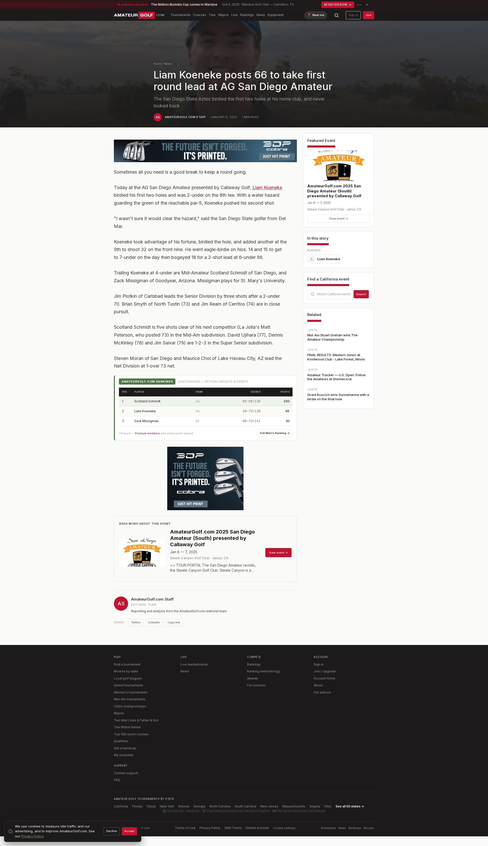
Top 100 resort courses (131, 734)
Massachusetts (293, 806)
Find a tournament (127, 664)
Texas (151, 806)
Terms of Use (185, 828)
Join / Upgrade (325, 671)
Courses (199, 15)
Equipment (276, 15)
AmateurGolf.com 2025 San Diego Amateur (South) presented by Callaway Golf (334, 191)
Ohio (327, 806)
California (121, 806)
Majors (223, 15)
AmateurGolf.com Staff (185, 117)
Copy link (173, 622)
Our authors (322, 692)
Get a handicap (125, 748)
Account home (324, 678)
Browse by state (126, 671)
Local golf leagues (128, 678)
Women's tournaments (130, 692)
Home (158, 63)
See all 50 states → (350, 806)
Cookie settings (284, 828)
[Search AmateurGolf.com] (336, 15)
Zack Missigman (146, 421)
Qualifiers (121, 741)
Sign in (353, 15)
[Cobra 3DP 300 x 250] (205, 478)
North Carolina (220, 806)
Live (234, 15)
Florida (137, 806)
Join (368, 15)
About (318, 685)
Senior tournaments (128, 685)
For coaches (256, 685)
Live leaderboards (194, 664)
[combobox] (338, 294)
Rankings (247, 15)
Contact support (126, 773)
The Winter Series (127, 727)
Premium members (147, 433)
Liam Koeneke (267, 187)
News (260, 15)
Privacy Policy (210, 828)
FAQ (117, 780)
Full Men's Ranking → (275, 433)
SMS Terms (233, 828)
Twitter (136, 622)
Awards (252, 678)
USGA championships (130, 706)
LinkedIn (154, 622)
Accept (129, 831)
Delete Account (257, 828)
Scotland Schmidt (147, 401)
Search (361, 294)
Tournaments (181, 15)
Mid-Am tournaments (129, 699)
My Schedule (123, 755)
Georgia (199, 806)
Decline (111, 831)
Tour (212, 15)
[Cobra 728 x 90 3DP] (205, 151)
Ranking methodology (263, 671)
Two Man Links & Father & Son (136, 720)
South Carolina (245, 806)
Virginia (314, 806)
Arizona (183, 806)
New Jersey (269, 806)
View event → (338, 218)
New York (167, 806)
